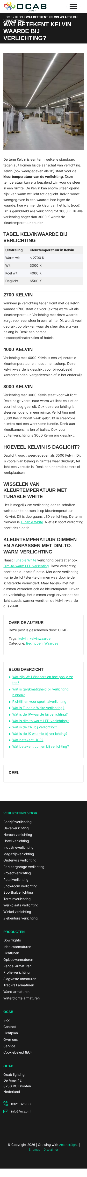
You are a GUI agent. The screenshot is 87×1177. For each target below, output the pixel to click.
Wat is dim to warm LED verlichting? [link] (40, 721)
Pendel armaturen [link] (17, 966)
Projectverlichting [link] (17, 873)
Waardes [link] (51, 643)
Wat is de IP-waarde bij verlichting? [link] (40, 714)
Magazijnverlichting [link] (18, 854)
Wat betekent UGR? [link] (27, 740)
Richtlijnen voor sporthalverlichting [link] (39, 701)
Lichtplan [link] (10, 1033)
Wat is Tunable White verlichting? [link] (38, 708)
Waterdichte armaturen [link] (21, 998)
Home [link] (7, 17)
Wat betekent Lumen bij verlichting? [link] (40, 746)
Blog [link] (19, 17)
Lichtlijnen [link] (11, 953)
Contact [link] (9, 1027)
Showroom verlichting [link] (20, 886)
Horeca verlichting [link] (17, 835)
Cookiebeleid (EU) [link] (17, 1052)
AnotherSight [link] (68, 1145)
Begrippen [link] (34, 643)
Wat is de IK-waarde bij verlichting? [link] (39, 734)
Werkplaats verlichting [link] (20, 905)
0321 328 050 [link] (21, 1104)
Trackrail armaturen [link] (18, 985)
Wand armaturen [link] (16, 992)
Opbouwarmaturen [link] (18, 959)
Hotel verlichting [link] (16, 841)
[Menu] (73, 6)
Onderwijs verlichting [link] (19, 860)
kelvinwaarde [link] (40, 638)
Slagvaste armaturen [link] (19, 979)
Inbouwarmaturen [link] (17, 947)
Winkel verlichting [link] (17, 912)
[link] (43, 154)
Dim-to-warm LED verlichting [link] (26, 566)
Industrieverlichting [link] (18, 847)
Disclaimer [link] (51, 1149)
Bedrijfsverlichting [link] (17, 822)
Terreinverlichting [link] (17, 899)
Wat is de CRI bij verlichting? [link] (34, 727)
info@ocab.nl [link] (21, 1111)
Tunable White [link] (32, 522)
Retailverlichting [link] (16, 879)
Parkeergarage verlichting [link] (23, 867)
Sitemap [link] (35, 1149)
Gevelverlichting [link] (16, 828)
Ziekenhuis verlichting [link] (20, 918)
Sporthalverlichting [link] (18, 892)
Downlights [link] (12, 940)
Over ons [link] (10, 1039)
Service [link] (9, 1046)
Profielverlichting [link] (16, 972)
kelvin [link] (23, 638)
